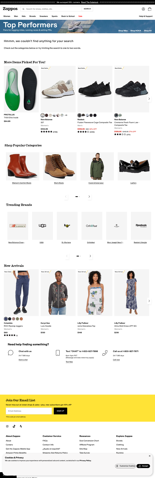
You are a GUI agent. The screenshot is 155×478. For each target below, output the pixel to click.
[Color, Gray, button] (87, 115)
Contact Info (48, 445)
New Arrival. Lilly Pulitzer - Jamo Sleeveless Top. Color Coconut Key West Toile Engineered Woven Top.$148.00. (95, 301)
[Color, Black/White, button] (95, 115)
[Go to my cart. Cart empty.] (149, 9)
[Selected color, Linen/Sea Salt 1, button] (43, 115)
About (8, 441)
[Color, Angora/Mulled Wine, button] (58, 115)
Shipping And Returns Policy (55, 453)
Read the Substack (89, 2)
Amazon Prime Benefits (16, 453)
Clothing (120, 445)
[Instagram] (7, 426)
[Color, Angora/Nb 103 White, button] (62, 115)
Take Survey (84, 453)
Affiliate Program (86, 445)
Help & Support (146, 16)
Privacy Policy (85, 461)
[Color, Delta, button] (21, 319)
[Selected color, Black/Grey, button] (79, 115)
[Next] (149, 99)
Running (120, 453)
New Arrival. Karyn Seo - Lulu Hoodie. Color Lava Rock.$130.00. (58, 301)
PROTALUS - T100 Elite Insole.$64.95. (21, 94)
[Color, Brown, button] (83, 115)
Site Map (83, 449)
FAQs (45, 441)
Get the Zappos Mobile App (18, 449)
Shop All (147, 30)
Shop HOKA (135, 30)
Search (87, 9)
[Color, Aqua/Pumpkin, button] (120, 115)
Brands (119, 441)
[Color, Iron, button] (14, 319)
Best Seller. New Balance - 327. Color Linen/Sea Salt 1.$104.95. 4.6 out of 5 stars (58, 99)
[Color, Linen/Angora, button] (50, 115)
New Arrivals (121, 449)
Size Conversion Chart (89, 441)
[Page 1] (76, 196)
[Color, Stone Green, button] (17, 319)
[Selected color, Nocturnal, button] (6, 319)
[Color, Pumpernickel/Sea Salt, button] (46, 115)
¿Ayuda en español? (51, 449)
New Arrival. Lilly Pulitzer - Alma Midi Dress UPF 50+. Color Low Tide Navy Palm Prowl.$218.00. (131, 301)
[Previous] (66, 196)
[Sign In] (143, 9)
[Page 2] (79, 196)
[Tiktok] (14, 426)
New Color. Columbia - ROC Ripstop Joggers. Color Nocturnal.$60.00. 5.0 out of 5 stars (21, 303)
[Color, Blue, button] (91, 115)
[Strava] (20, 426)
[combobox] (51, 9)
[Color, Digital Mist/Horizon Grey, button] (54, 115)
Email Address (14, 411)
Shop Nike (123, 30)
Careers (9, 445)
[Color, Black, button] (10, 319)
